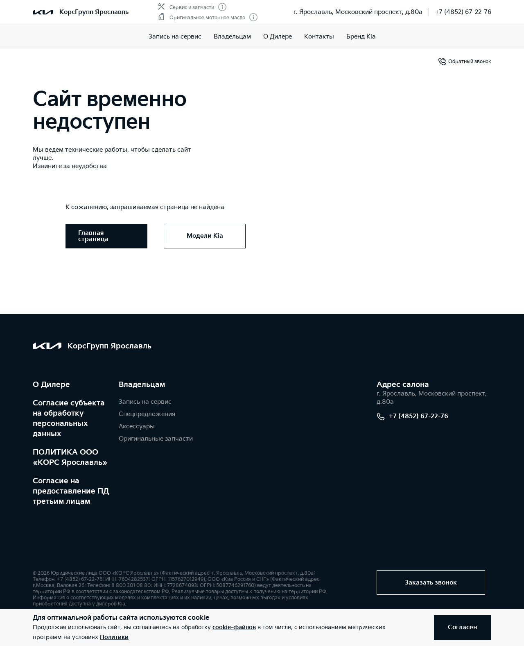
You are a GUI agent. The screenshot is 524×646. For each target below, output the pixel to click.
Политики (114, 637)
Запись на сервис (175, 37)
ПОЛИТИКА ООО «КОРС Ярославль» (70, 457)
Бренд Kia (361, 37)
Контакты (319, 37)
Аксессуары (137, 426)
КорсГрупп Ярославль (94, 12)
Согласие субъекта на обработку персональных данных (69, 418)
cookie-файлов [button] (234, 627)
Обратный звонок (469, 62)
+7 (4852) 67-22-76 (463, 12)
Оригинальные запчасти (156, 439)
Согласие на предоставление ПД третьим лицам (71, 491)
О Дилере (277, 37)
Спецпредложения (147, 414)
